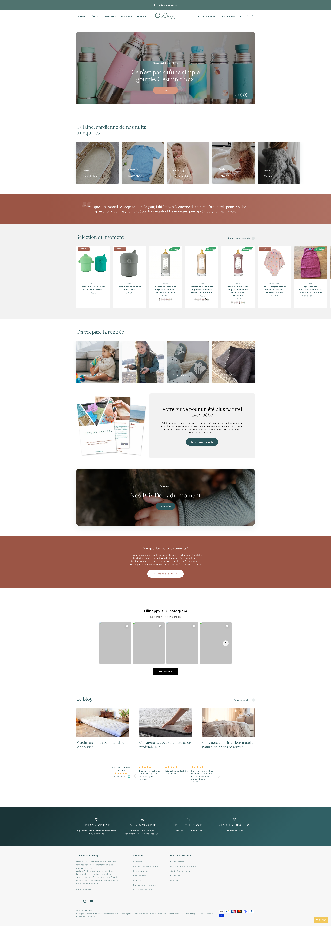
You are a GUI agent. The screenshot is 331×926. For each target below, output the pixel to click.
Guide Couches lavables (182, 871)
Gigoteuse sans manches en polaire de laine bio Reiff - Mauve (310, 289)
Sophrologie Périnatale (144, 885)
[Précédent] (136, 5)
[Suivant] (194, 5)
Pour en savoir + (84, 889)
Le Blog (174, 880)
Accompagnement (207, 16)
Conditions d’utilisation (86, 916)
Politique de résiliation (144, 914)
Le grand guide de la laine (165, 573)
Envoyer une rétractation (145, 866)
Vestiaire (125, 16)
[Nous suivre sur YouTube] (91, 901)
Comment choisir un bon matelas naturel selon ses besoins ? (228, 744)
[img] (121, 773)
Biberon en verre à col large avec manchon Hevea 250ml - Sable (202, 289)
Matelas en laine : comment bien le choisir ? (101, 744)
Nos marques (228, 16)
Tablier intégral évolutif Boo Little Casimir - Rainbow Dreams (274, 289)
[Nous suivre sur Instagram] (84, 901)
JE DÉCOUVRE (165, 90)
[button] (135, 776)
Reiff (311, 283)
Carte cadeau (139, 875)
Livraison (137, 861)
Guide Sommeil (177, 861)
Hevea (165, 283)
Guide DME (175, 875)
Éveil (94, 16)
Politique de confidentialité (88, 914)
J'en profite (165, 506)
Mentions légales (124, 914)
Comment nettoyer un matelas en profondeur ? (165, 744)
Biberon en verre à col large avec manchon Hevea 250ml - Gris (165, 289)
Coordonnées (108, 914)
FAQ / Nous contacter (143, 889)
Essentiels (109, 16)
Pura (93, 283)
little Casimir (274, 283)
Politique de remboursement (169, 914)
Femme (140, 16)
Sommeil (80, 16)
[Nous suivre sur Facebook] (78, 901)
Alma (146, 833)
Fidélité (137, 880)
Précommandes (140, 871)
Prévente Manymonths (165, 5)
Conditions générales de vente (198, 914)
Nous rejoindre (165, 671)
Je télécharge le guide (202, 442)
